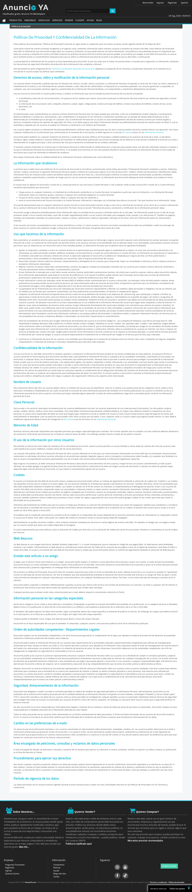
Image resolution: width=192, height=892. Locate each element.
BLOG (99, 20)
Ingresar (160, 2)
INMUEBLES (30, 20)
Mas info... (24, 846)
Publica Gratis (169, 866)
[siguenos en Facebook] (117, 876)
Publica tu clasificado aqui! (79, 843)
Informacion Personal (154, 132)
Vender (69, 20)
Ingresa (8, 870)
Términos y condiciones (158, 882)
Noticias (56, 867)
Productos (15, 20)
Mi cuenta (126, 132)
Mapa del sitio (59, 873)
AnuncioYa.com (30, 882)
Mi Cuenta (68, 419)
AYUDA (90, 20)
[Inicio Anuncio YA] (4, 20)
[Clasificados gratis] (96, 7)
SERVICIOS (57, 20)
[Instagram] (117, 867)
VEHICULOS (44, 20)
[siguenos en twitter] (125, 876)
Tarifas (56, 876)
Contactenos (58, 864)
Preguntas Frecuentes (15, 864)
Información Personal (106, 419)
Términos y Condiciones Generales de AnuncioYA (72, 69)
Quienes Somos (12, 873)
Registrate (172, 2)
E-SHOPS (80, 20)
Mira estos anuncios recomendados (145, 840)
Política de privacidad (176, 882)
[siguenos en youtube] (125, 867)
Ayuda (56, 870)
